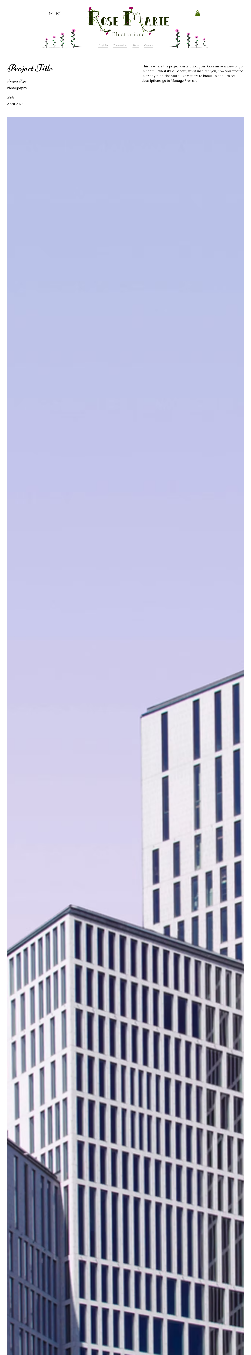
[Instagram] (58, 13)
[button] (197, 13)
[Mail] (51, 13)
